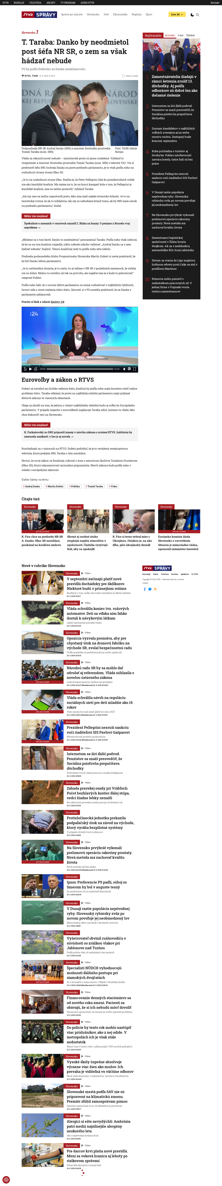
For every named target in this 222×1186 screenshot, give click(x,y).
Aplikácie (185, 574)
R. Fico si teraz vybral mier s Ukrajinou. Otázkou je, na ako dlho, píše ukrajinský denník (132, 541)
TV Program (67, 2)
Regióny (137, 14)
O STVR (194, 574)
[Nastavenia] (129, 369)
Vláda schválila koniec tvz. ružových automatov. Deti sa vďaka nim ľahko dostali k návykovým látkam (98, 613)
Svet (106, 14)
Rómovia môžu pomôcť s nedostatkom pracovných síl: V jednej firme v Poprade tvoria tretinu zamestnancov (172, 285)
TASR (35, 75)
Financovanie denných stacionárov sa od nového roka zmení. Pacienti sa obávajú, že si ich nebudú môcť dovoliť (99, 1002)
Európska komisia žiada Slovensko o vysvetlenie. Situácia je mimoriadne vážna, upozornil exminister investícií (178, 543)
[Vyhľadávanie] (197, 15)
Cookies (145, 583)
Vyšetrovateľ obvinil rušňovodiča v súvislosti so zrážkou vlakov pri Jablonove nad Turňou (96, 943)
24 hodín (170, 35)
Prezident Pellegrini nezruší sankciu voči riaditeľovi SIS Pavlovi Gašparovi (174, 178)
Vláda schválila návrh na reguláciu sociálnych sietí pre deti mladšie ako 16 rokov (100, 702)
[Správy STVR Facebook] (145, 590)
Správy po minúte (72, 14)
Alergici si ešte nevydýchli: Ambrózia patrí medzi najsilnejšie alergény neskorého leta (98, 1126)
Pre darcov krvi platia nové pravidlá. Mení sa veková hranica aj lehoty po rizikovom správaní (97, 1156)
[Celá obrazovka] (135, 369)
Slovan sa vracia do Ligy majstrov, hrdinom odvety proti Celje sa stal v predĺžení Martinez (174, 264)
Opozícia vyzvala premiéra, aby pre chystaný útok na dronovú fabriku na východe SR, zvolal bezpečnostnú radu (99, 643)
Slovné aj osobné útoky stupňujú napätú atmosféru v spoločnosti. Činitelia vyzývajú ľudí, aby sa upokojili (87, 543)
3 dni (180, 35)
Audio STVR (87, 2)
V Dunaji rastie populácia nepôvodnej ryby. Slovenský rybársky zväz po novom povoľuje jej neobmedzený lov (173, 198)
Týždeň (190, 35)
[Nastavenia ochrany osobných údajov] (6, 1180)
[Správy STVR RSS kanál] (155, 590)
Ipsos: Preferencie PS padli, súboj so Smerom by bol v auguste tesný (97, 884)
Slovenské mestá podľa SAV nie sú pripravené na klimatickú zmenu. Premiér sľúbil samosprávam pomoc (97, 1096)
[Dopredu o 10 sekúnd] (36, 369)
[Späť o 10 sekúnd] (25, 369)
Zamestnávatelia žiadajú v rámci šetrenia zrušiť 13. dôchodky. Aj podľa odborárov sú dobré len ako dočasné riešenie (175, 86)
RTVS (28, 75)
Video (88, 573)
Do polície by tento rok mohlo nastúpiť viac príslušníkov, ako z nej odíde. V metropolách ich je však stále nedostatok (99, 1034)
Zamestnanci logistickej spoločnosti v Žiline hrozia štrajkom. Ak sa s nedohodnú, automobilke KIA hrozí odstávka (173, 244)
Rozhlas (19, 2)
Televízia (35, 2)
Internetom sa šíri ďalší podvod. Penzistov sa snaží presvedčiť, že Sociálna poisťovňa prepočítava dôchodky (173, 112)
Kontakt (215, 2)
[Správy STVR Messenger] (150, 590)
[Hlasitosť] (124, 369)
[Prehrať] (30, 369)
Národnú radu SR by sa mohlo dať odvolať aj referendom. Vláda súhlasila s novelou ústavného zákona (100, 672)
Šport (149, 14)
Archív (50, 2)
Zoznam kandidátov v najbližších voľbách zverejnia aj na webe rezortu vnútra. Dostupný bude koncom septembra (173, 135)
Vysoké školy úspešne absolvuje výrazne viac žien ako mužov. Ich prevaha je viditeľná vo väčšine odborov (100, 1066)
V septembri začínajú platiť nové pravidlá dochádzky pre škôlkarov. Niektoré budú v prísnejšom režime (96, 583)
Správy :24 (57, 301)
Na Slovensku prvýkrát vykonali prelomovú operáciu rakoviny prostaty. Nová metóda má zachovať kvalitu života (173, 221)
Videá (155, 574)
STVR (6, 2)
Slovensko (93, 14)
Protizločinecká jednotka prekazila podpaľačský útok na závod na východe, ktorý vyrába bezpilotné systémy (100, 823)
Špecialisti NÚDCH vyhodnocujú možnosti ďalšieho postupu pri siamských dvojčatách (94, 973)
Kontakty (146, 574)
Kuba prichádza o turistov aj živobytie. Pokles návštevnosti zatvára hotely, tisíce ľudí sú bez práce (172, 157)
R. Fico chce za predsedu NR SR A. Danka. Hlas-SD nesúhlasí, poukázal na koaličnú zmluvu (42, 541)
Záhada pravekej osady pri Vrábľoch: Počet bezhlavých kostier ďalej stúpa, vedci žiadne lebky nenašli (98, 793)
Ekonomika (120, 14)
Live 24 (175, 14)
